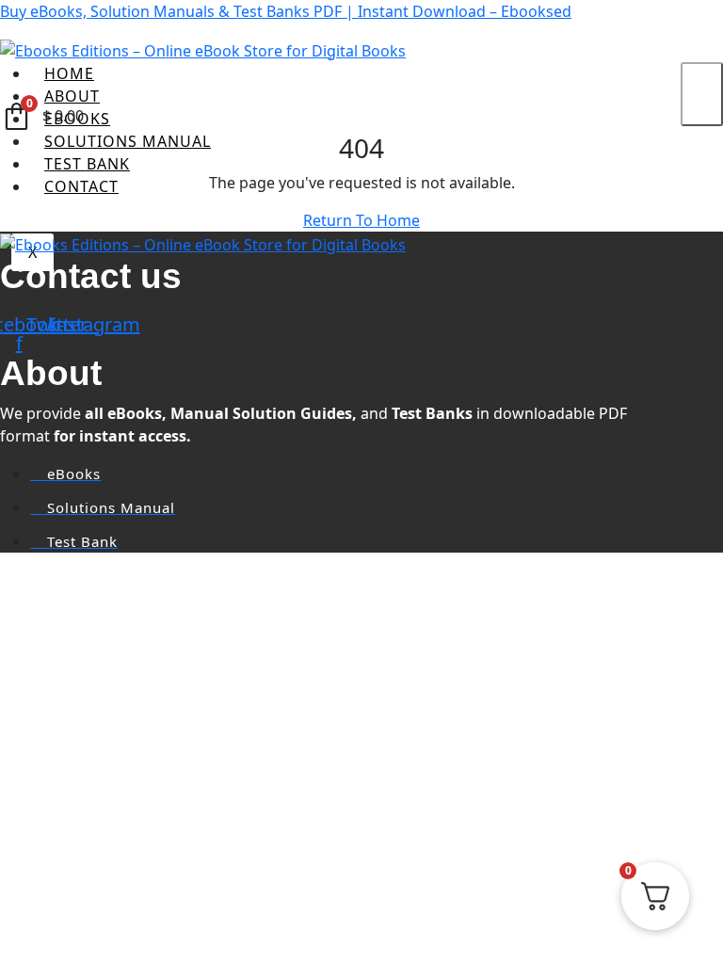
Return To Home (361, 220)
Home (69, 73)
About (72, 96)
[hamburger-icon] (702, 94)
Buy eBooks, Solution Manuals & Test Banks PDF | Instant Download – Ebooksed (285, 11)
